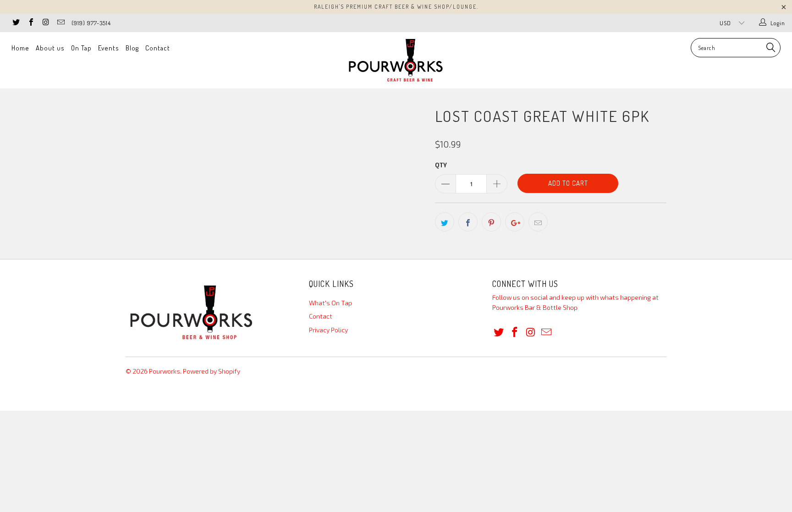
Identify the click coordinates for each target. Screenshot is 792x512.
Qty (441, 165)
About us (50, 48)
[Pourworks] (396, 60)
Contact (157, 48)
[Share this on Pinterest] (491, 221)
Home (20, 48)
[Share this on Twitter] (444, 221)
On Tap (81, 48)
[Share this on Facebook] (468, 221)
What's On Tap (330, 303)
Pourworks (164, 371)
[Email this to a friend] (538, 221)
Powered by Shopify (211, 371)
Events (108, 48)
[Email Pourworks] (60, 23)
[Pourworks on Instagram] (45, 23)
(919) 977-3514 (91, 23)
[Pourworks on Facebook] (30, 23)
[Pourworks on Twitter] (15, 23)
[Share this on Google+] (514, 221)
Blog (132, 48)
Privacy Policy (328, 330)
